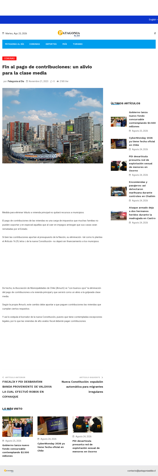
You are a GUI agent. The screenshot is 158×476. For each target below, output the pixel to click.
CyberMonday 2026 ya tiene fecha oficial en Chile (51, 447)
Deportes (51, 44)
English (152, 19)
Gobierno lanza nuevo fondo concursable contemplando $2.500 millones (142, 119)
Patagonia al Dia (16, 81)
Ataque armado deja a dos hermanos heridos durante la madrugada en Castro (142, 213)
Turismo (78, 44)
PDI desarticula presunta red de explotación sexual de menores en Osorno (140, 163)
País (64, 44)
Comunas (34, 44)
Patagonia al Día (14, 44)
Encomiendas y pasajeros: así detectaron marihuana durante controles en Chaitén (142, 189)
